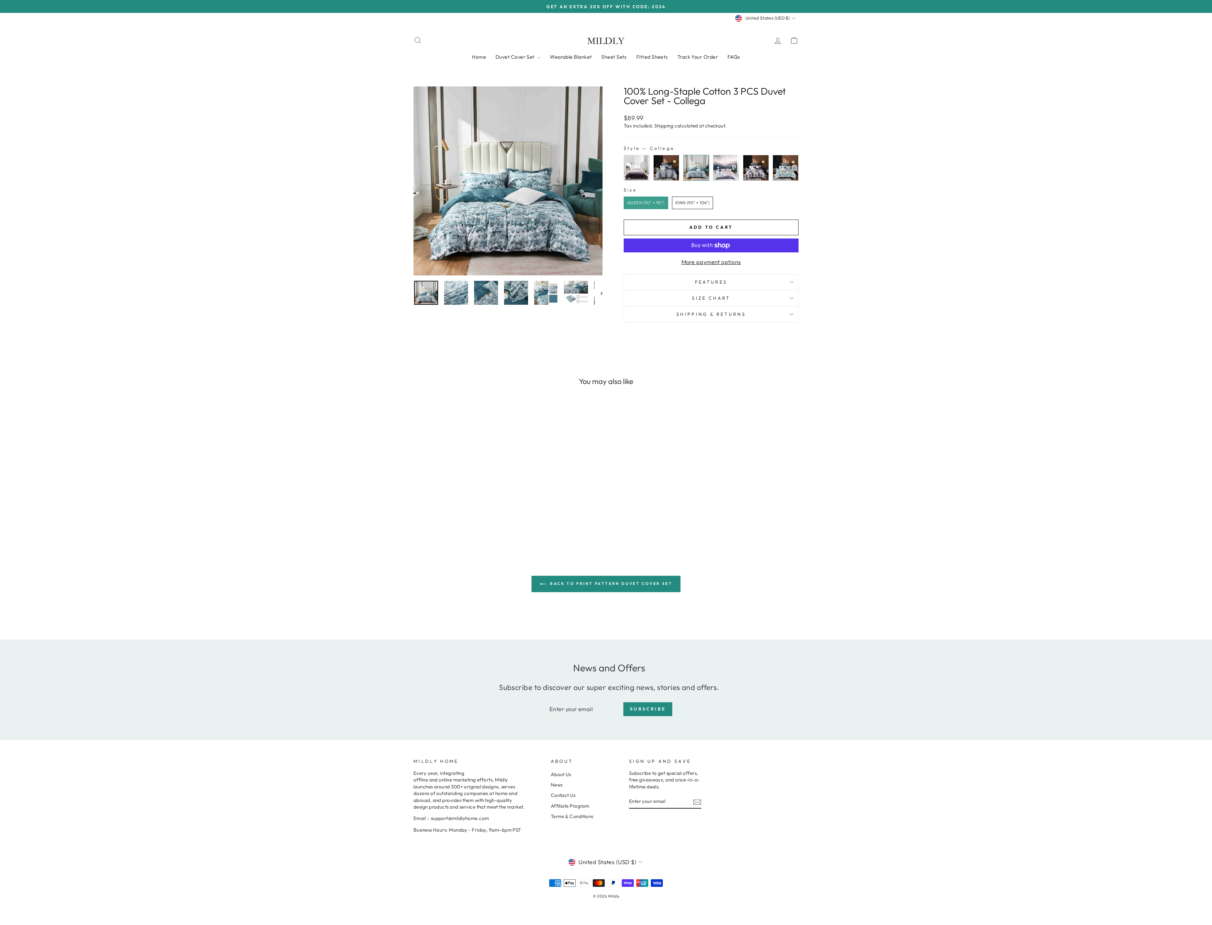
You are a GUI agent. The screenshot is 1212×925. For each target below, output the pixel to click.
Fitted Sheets (652, 57)
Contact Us (563, 795)
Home (479, 57)
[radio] (637, 168)
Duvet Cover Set (516, 57)
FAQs (734, 57)
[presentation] (794, 168)
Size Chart (711, 298)
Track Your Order (697, 57)
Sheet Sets (614, 57)
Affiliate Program (570, 806)
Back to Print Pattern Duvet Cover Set (611, 583)
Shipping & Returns (711, 314)
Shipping (664, 126)
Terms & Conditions (572, 816)
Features (711, 282)
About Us (561, 774)
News (557, 785)
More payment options (711, 262)
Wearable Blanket (571, 57)
